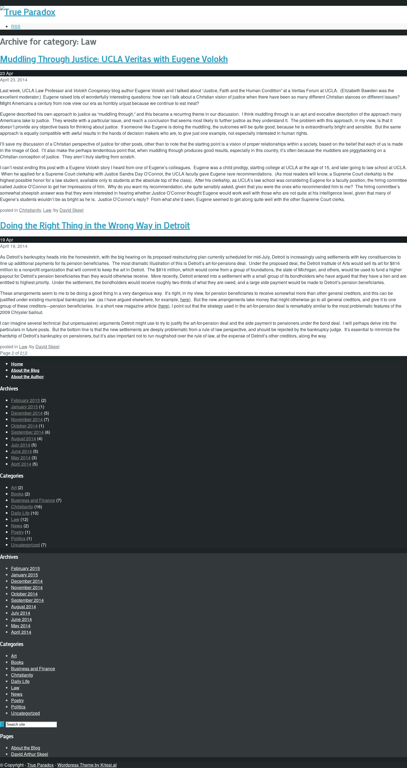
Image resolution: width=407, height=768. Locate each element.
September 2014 (27, 432)
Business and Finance (33, 500)
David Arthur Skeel (29, 754)
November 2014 (27, 419)
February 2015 (25, 400)
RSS (15, 26)
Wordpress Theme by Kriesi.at (87, 765)
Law (47, 210)
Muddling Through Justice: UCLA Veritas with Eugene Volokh (114, 58)
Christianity (30, 210)
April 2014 (21, 464)
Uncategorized (25, 545)
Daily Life (20, 513)
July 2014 (20, 445)
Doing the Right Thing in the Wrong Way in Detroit (95, 225)
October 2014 (24, 425)
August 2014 (23, 438)
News (16, 525)
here (184, 299)
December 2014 (27, 413)
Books (17, 494)
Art (14, 487)
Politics (18, 538)
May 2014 (20, 457)
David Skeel (72, 210)
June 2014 (21, 451)
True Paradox (40, 765)
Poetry (17, 532)
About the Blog (25, 747)
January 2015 (24, 406)
